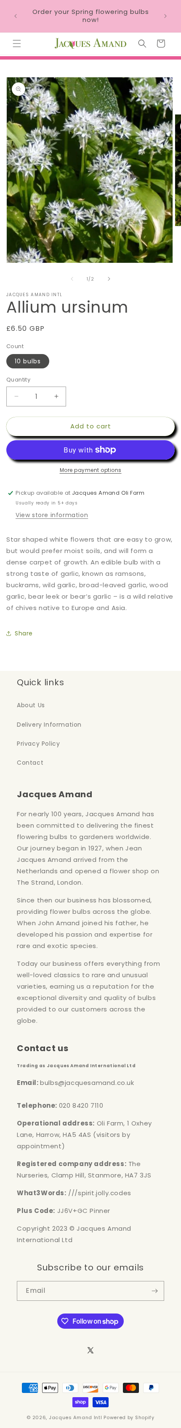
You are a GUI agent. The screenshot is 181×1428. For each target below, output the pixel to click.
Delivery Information (49, 724)
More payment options (91, 470)
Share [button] (24, 633)
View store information (52, 515)
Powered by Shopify (129, 1417)
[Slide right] (109, 279)
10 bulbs (28, 361)
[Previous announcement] (15, 16)
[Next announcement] (165, 16)
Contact (30, 762)
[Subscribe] (154, 1291)
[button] (17, 43)
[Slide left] (72, 279)
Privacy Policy (38, 743)
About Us (31, 705)
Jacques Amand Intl (75, 1417)
